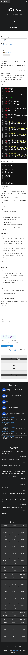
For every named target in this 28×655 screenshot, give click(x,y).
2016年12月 (5, 549)
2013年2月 (5, 588)
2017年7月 (22, 539)
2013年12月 (22, 574)
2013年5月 (5, 584)
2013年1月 (14, 588)
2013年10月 (14, 577)
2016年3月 (14, 553)
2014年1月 (14, 574)
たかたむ (8, 388)
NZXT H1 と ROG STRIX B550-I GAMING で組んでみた (13, 481)
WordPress (16, 650)
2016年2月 (22, 553)
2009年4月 (22, 622)
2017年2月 (14, 546)
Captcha (2, 334)
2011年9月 (22, 601)
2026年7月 (5, 525)
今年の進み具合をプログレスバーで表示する (11, 459)
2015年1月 (22, 567)
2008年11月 (14, 629)
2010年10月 (5, 615)
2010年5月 (14, 619)
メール (2, 324)
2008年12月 (5, 629)
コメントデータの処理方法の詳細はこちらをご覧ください (14, 350)
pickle (7, 44)
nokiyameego (9, 394)
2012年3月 (14, 598)
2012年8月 (22, 591)
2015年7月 (22, 560)
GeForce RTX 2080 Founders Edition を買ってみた (12, 507)
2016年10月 (22, 549)
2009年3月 (5, 626)
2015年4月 (22, 563)
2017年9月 (5, 539)
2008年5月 (5, 636)
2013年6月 (22, 581)
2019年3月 (14, 529)
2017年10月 (22, 536)
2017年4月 (22, 543)
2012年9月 (14, 591)
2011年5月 (22, 605)
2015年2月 (14, 567)
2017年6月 (5, 543)
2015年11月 (22, 556)
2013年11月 (5, 577)
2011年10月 (14, 601)
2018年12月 (5, 532)
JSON (4, 44)
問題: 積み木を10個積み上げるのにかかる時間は (12, 465)
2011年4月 (5, 608)
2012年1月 (5, 601)
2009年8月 (5, 622)
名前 (2, 319)
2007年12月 (14, 636)
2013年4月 (14, 584)
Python (10, 44)
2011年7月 (5, 605)
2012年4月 (5, 598)
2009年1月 (22, 626)
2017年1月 (22, 546)
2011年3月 (14, 608)
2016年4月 (5, 553)
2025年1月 (14, 525)
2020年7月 (5, 529)
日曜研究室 (6, 1)
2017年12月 (5, 536)
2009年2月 (14, 626)
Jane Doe (8, 406)
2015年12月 (14, 556)
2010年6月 (5, 619)
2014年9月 (5, 570)
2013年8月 (5, 581)
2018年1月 (22, 532)
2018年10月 (14, 532)
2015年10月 (5, 560)
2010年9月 (14, 615)
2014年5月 (5, 574)
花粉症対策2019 (5, 487)
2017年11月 (14, 536)
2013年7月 (14, 581)
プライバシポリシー (14, 442)
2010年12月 (14, 612)
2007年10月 (22, 636)
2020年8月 (22, 525)
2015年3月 (5, 567)
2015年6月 (5, 563)
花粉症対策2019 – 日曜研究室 (9, 417)
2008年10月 (22, 629)
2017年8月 (14, 539)
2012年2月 (22, 598)
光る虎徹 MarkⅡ (5, 513)
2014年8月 (14, 570)
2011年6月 (14, 605)
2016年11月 (14, 549)
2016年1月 (5, 556)
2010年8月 (22, 615)
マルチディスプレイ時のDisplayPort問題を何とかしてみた (14, 493)
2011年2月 (22, 608)
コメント (3, 305)
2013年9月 (22, 577)
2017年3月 (5, 546)
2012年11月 (5, 591)
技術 (14, 21)
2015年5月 (14, 563)
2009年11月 (22, 619)
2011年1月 (5, 612)
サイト (2, 329)
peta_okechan (8, 52)
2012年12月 (22, 588)
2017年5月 (14, 543)
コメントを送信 (7, 346)
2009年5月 (14, 622)
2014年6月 (22, 570)
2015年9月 (14, 560)
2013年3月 (22, 584)
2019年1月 (22, 529)
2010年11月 (22, 612)
